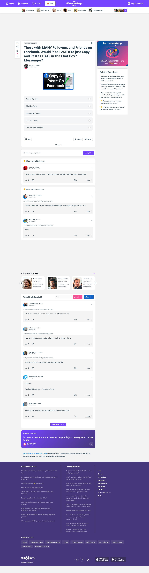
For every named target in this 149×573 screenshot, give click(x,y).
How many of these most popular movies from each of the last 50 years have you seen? (77, 498)
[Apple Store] (102, 559)
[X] (76, 560)
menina (31, 167)
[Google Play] (118, 559)
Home (25, 453)
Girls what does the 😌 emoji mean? (32, 483)
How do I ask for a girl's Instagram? (32, 487)
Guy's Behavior (45, 10)
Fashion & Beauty (98, 10)
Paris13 (31, 65)
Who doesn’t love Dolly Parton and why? (78, 510)
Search (38, 3)
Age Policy (101, 486)
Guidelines (101, 480)
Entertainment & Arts (53, 542)
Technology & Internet (30, 43)
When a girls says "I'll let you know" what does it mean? (38, 521)
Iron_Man (32, 219)
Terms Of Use (102, 477)
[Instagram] (88, 560)
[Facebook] (82, 560)
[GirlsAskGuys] (28, 559)
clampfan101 (33, 352)
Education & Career (37, 542)
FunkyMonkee (33, 304)
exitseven (32, 328)
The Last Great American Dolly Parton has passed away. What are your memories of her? (78, 517)
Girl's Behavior (30, 10)
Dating (69, 10)
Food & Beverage (77, 542)
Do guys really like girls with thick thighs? (34, 498)
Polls (45, 453)
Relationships (82, 10)
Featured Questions (104, 493)
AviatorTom (32, 195)
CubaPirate (32, 403)
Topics (100, 496)
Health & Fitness (117, 542)
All (94, 273)
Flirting (59, 10)
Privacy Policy (102, 483)
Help (99, 471)
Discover (24, 4)
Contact (100, 474)
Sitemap (100, 489)
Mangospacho (33, 376)
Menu (11, 4)
